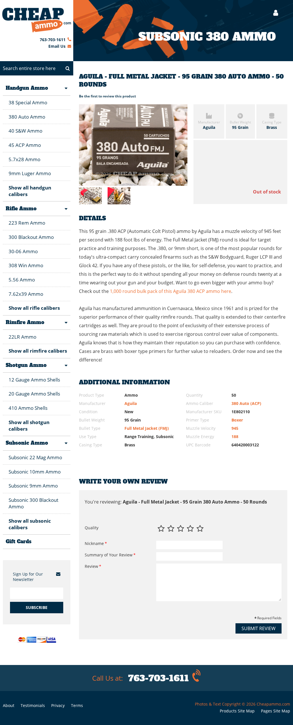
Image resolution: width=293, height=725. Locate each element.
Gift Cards (18, 541)
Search (67, 68)
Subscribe (36, 607)
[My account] (273, 12)
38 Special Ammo (28, 102)
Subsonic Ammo (27, 443)
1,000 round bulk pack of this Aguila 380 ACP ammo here (170, 291)
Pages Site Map (275, 711)
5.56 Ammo (22, 279)
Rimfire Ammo (25, 322)
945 (234, 428)
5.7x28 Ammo (24, 159)
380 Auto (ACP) (246, 403)
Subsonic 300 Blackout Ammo (33, 503)
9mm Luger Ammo (30, 173)
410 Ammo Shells (28, 408)
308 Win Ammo (26, 265)
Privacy (58, 705)
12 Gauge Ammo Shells (34, 379)
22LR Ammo (22, 336)
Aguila (130, 403)
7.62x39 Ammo (26, 294)
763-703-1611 (53, 39)
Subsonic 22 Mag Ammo (35, 457)
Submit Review (258, 628)
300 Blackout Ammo (31, 237)
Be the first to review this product (107, 96)
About (8, 705)
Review (91, 566)
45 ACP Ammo (25, 145)
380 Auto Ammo (27, 116)
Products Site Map (237, 711)
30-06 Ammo (23, 251)
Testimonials (33, 705)
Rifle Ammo (21, 208)
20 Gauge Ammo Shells (34, 393)
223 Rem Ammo (27, 222)
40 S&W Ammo (25, 130)
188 (234, 436)
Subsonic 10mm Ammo (35, 471)
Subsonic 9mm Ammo (33, 485)
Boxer (237, 420)
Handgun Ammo (27, 88)
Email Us (57, 46)
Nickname (94, 543)
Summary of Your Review (108, 555)
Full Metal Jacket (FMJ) (146, 428)
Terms (77, 705)
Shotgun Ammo (26, 365)
